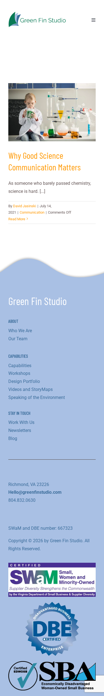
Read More (16, 219)
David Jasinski (24, 206)
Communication (32, 212)
